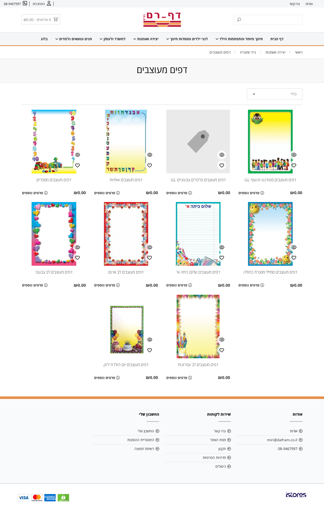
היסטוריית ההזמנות (140, 439)
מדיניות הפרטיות (214, 457)
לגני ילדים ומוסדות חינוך (188, 38)
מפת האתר (218, 439)
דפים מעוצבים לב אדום (126, 272)
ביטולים (220, 466)
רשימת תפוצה (144, 448)
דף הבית (277, 38)
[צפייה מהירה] (293, 155)
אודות (309, 4)
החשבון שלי (146, 431)
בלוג (44, 38)
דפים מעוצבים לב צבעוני (53, 272)
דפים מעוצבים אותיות (126, 180)
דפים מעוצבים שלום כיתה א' (198, 272)
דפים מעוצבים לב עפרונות (198, 364)
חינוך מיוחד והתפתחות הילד (240, 38)
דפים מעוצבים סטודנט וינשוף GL (270, 180)
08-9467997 (287, 448)
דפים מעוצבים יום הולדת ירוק (126, 364)
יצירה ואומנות (147, 38)
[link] (296, 498)
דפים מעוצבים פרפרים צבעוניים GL (198, 180)
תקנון (222, 448)
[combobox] (274, 94)
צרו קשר (294, 4)
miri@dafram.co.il (282, 439)
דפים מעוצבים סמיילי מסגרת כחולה (270, 272)
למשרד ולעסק (114, 38)
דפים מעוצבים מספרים (53, 180)
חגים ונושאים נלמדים (75, 38)
